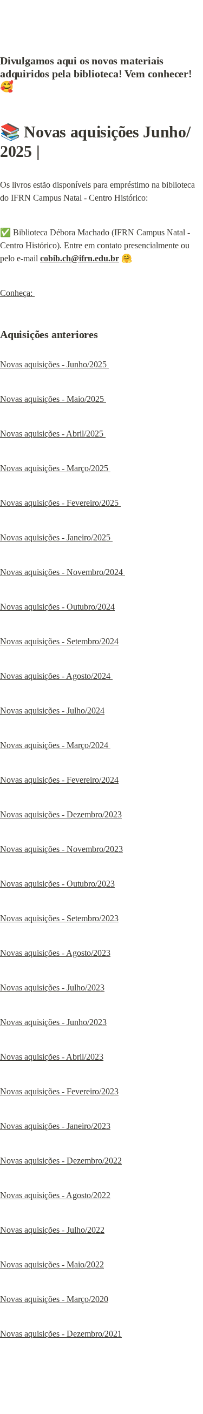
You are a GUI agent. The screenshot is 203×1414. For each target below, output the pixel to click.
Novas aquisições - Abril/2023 (51, 1056)
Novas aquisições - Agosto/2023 (55, 952)
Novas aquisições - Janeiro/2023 (55, 1126)
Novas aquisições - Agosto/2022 (55, 1195)
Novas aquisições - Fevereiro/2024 (59, 779)
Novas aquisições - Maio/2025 (53, 399)
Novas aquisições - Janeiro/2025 (56, 537)
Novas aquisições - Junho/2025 (54, 364)
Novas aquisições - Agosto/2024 (56, 675)
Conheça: (17, 293)
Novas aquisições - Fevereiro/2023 (59, 1091)
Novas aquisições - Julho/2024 (52, 710)
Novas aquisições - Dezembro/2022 (61, 1160)
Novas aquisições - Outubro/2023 (57, 883)
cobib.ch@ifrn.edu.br (79, 258)
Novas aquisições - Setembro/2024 (59, 641)
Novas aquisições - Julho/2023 (52, 987)
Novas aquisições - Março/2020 (54, 1299)
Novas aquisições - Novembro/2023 (61, 849)
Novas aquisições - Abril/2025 (53, 433)
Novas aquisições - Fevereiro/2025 (60, 502)
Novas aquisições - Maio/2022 (52, 1264)
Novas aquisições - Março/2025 (55, 468)
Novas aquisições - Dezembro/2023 (61, 814)
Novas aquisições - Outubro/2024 (57, 606)
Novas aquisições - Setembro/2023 (59, 918)
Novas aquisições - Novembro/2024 (62, 572)
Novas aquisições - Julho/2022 (52, 1229)
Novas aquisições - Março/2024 (55, 745)
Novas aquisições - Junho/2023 (53, 1022)
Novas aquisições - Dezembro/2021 (61, 1333)
